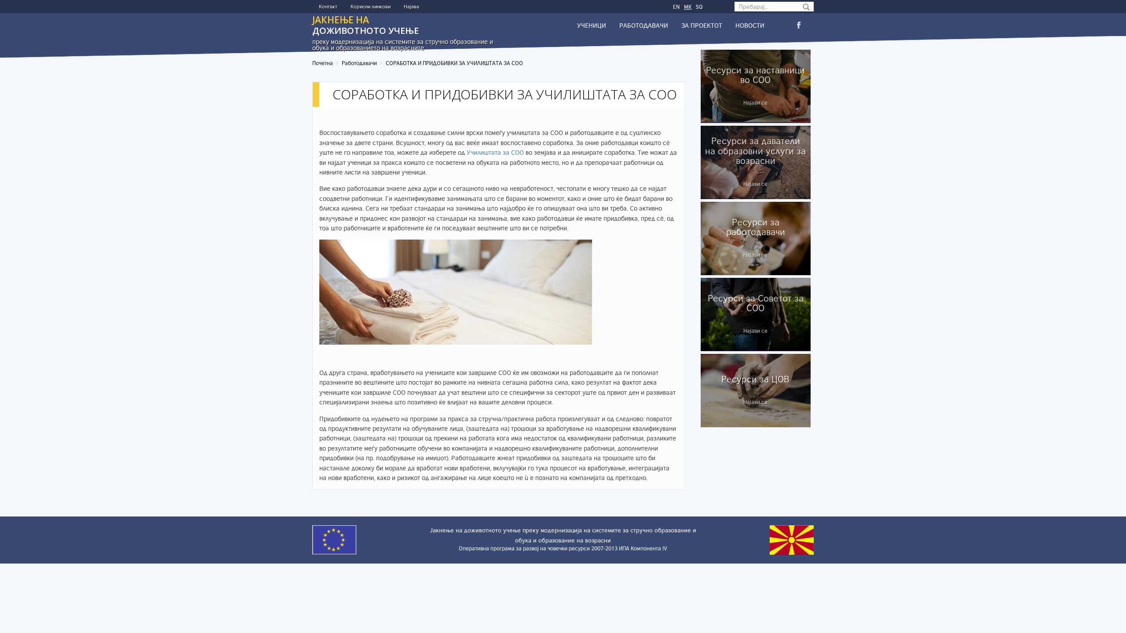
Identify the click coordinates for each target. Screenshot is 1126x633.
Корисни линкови (371, 6)
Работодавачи (643, 25)
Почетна (322, 63)
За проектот (701, 25)
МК (687, 7)
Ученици (591, 25)
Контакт (328, 6)
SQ (699, 7)
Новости (749, 25)
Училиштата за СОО (495, 152)
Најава (411, 6)
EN (676, 7)
